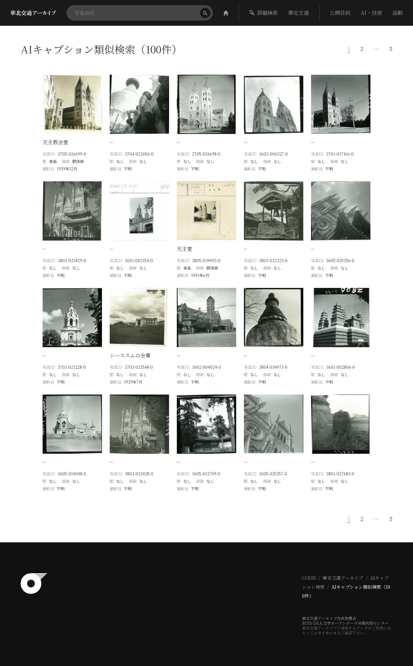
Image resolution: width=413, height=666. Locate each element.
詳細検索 (267, 12)
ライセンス (327, 632)
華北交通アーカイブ (343, 578)
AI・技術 (371, 12)
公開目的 (340, 12)
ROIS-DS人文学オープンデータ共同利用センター (345, 623)
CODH (309, 578)
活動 (397, 12)
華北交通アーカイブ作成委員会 (329, 618)
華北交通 (298, 12)
